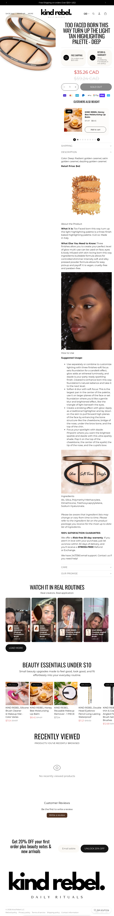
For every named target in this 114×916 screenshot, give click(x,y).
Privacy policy (24, 912)
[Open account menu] (99, 14)
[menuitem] (31, 13)
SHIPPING (66, 145)
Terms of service (38, 912)
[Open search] (93, 14)
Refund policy (11, 912)
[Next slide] (105, 703)
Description (69, 152)
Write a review (57, 815)
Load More (16, 648)
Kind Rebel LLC (18, 909)
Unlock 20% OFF (95, 848)
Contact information (70, 912)
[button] (18, 620)
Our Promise (69, 573)
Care (64, 567)
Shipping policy (53, 912)
